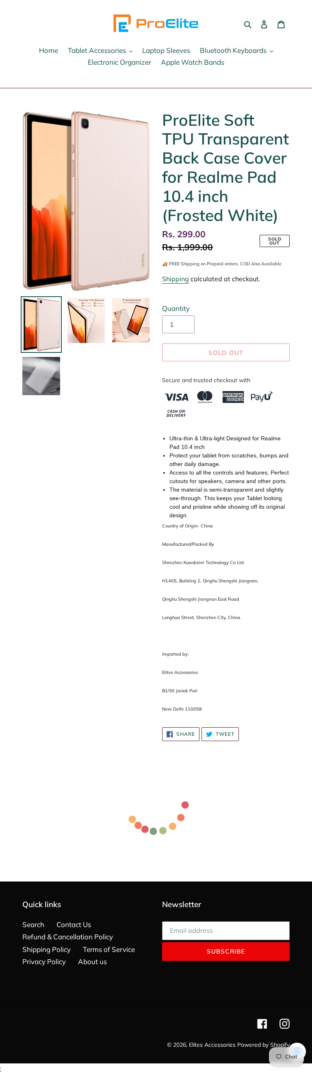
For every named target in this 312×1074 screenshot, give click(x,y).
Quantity (176, 308)
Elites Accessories (212, 1044)
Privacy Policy (44, 961)
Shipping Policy (46, 949)
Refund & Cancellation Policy (67, 936)
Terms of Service (109, 949)
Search (33, 924)
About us (92, 961)
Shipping (175, 279)
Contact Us (73, 924)
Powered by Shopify (263, 1044)
